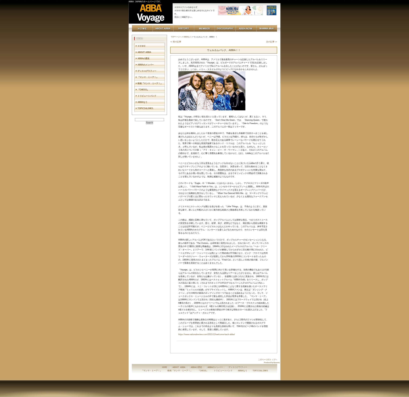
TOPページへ (176, 37)
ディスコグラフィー (147, 71)
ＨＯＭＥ (142, 46)
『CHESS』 (143, 89)
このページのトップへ (267, 359)
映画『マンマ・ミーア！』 (150, 83)
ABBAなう (188, 37)
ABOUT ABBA (144, 52)
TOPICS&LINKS (260, 370)
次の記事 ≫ (271, 41)
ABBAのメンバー (146, 64)
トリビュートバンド (147, 96)
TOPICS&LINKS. (146, 108)
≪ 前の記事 (175, 41)
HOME (164, 367)
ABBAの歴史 (144, 58)
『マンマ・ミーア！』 (148, 77)
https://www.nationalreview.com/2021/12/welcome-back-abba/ (206, 334)
